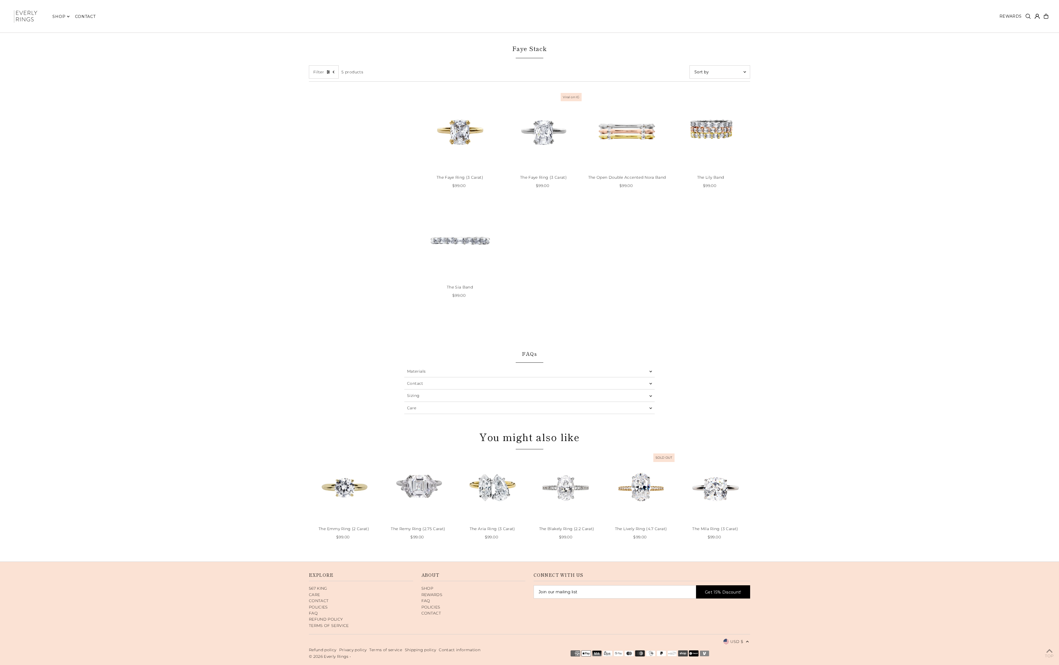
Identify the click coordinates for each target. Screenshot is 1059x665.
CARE (314, 594)
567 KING (318, 588)
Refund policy (322, 649)
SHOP (58, 16)
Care (411, 407)
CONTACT (318, 600)
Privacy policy (353, 649)
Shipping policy (420, 649)
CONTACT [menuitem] (85, 16)
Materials (416, 371)
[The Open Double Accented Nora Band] (627, 131)
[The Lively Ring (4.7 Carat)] (641, 487)
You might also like (529, 436)
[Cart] (1046, 16)
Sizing (413, 395)
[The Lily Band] (710, 131)
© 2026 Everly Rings (329, 656)
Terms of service (385, 649)
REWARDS (431, 594)
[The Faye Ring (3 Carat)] (459, 131)
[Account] (1037, 16)
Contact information (459, 649)
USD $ (736, 641)
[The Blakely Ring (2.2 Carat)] (566, 487)
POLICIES (318, 607)
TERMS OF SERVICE (329, 625)
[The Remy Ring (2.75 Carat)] (418, 487)
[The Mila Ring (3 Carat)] (715, 487)
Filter (318, 72)
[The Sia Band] (459, 241)
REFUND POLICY (326, 619)
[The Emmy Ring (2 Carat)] (344, 487)
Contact (415, 383)
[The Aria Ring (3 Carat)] (492, 487)
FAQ (313, 613)
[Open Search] (1028, 16)
